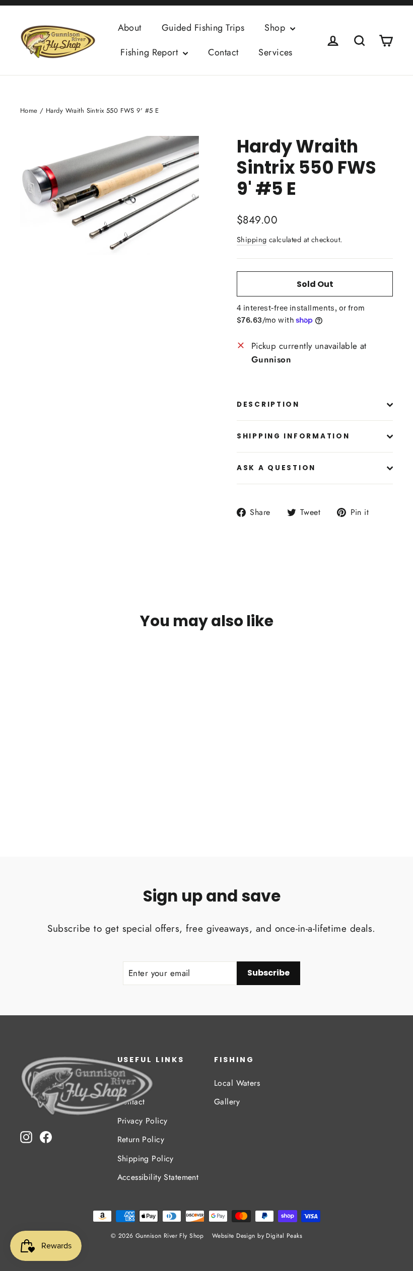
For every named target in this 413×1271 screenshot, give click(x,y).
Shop (276, 27)
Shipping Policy (145, 1158)
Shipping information (293, 436)
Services (275, 52)
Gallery (227, 1101)
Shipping (251, 240)
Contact (223, 52)
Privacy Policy (142, 1121)
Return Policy (141, 1139)
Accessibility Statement (158, 1177)
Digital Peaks (284, 1235)
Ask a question (276, 468)
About (130, 27)
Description (268, 404)
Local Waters (237, 1083)
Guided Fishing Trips (203, 27)
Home (29, 110)
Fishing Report (150, 52)
